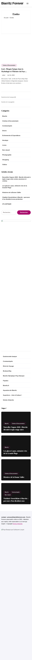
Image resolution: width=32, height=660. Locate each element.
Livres (4, 145)
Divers (4, 130)
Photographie (6, 155)
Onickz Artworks (8, 400)
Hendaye (5, 140)
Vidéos (4, 164)
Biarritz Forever (12, 3)
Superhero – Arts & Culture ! (12, 395)
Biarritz (4, 116)
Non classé (6, 150)
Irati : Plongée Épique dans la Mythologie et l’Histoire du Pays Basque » (13, 71)
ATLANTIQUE (6, 204)
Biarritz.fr (6, 385)
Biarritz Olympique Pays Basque (13, 376)
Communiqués (7, 126)
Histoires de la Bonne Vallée (11, 192)
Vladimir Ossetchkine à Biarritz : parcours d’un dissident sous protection (16, 198)
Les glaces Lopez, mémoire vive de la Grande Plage (14, 186)
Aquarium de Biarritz (10, 390)
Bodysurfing (7, 371)
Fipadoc (5, 380)
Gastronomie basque (10, 356)
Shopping (5, 159)
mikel (3, 75)
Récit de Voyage (8, 366)
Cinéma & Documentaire (9, 65)
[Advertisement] (16, 25)
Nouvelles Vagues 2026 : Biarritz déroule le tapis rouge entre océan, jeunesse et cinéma (16, 179)
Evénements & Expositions (11, 135)
